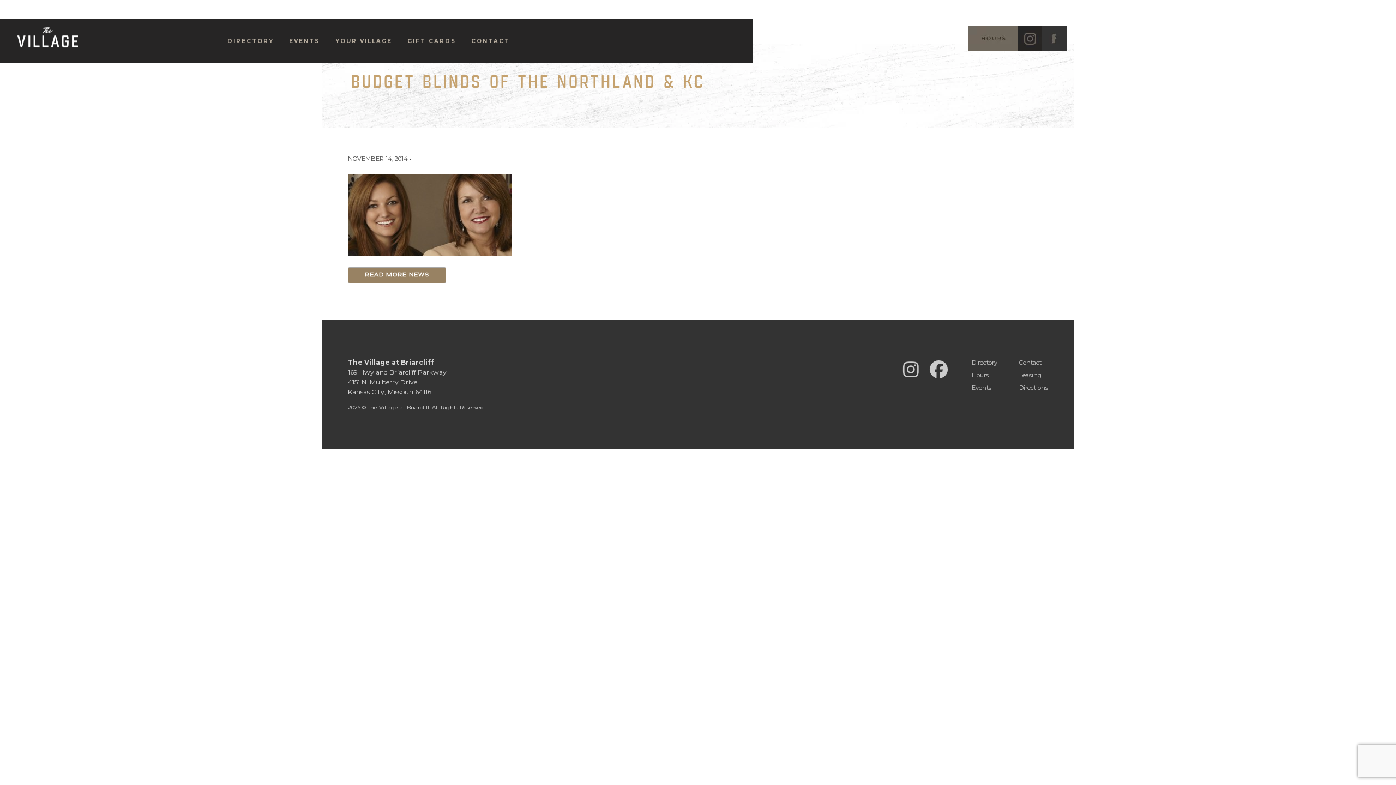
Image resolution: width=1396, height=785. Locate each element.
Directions (1033, 387)
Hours (980, 375)
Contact (1030, 362)
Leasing (1030, 375)
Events (304, 41)
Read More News (397, 275)
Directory (250, 41)
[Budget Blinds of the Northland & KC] (430, 214)
